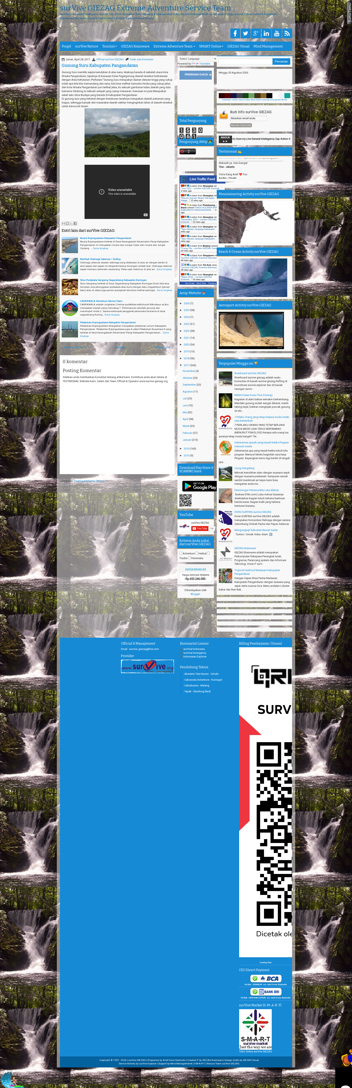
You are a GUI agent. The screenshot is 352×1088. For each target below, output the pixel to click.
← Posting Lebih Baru (73, 347)
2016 (187, 448)
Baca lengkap (100, 248)
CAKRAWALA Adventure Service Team (101, 301)
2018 (187, 358)
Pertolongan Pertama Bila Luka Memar (256, 490)
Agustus (188, 391)
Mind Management (268, 46)
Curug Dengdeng (244, 468)
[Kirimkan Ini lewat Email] (64, 223)
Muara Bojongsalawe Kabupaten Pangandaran (105, 238)
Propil (66, 46)
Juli (185, 398)
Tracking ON (214, 283)
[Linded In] (266, 33)
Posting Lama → (164, 347)
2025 (187, 310)
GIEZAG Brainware (135, 46)
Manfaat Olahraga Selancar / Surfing (100, 259)
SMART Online (210, 46)
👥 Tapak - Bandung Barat (195, 691)
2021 (187, 337)
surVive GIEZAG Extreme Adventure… (201, 258)
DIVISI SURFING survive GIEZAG (252, 511)
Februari (188, 432)
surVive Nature (86, 46)
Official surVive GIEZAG (110, 59)
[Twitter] (246, 33)
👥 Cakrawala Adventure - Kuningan (201, 679)
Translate (204, 63)
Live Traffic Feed (202, 179)
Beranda (120, 347)
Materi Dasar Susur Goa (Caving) (253, 395)
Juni (185, 405)
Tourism (108, 46)
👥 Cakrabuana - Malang (194, 685)
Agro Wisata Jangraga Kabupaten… (199, 229)
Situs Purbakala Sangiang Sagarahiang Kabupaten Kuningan (113, 280)
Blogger (195, 594)
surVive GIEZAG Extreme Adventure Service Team (145, 8)
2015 (187, 455)
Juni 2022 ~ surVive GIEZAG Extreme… (202, 188)
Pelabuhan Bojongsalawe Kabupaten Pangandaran (108, 322)
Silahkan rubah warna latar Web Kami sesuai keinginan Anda (254, 99)
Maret (186, 426)
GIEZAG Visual (238, 46)
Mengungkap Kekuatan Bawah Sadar (256, 530)
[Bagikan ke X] (71, 223)
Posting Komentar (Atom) (89, 480)
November (189, 371)
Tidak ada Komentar (141, 59)
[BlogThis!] (67, 223)
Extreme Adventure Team (173, 46)
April (186, 419)
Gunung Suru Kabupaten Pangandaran (100, 65)
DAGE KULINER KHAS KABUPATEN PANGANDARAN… (200, 208)
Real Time (201, 283)
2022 (187, 330)
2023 (187, 323)
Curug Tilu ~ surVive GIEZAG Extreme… (202, 248)
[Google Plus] (256, 33)
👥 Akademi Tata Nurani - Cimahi (199, 673)
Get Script (190, 283)
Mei (185, 412)
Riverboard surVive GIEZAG (250, 373)
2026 (187, 303)
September (189, 384)
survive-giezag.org (195, 569)
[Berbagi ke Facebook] (75, 223)
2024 (187, 317)
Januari (187, 439)
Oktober (188, 377)
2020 (187, 344)
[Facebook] (235, 33)
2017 (187, 365)
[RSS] (287, 33)
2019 (187, 351)
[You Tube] (277, 33)
